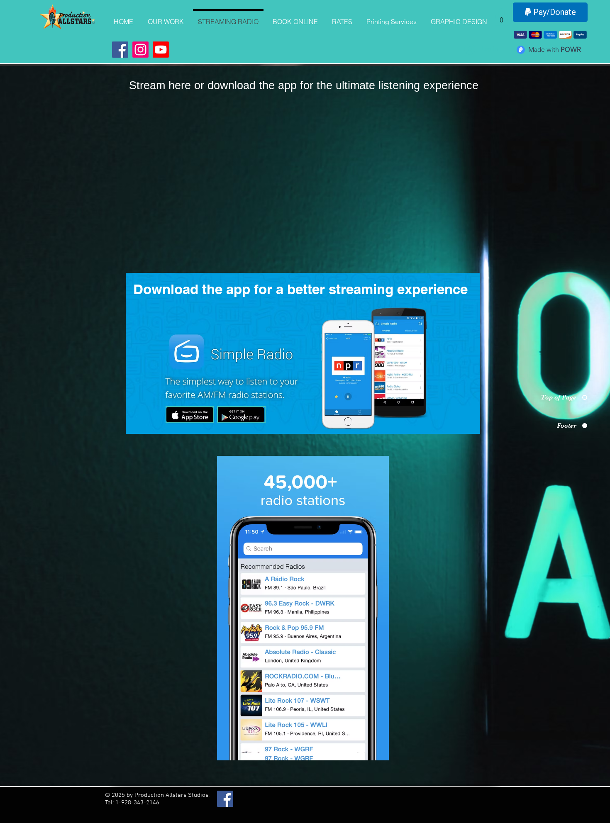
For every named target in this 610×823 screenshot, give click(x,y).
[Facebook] (120, 49)
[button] (501, 17)
